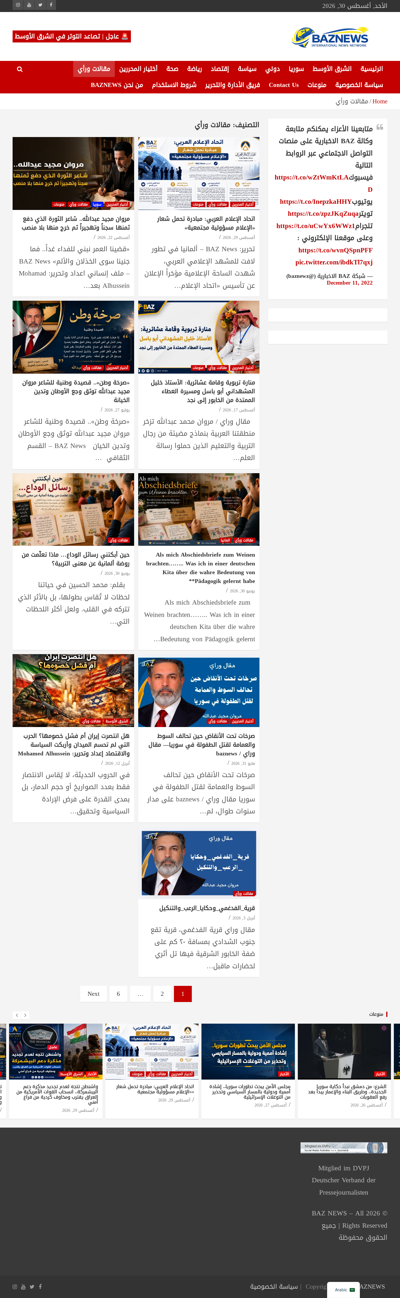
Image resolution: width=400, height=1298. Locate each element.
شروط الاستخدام (174, 85)
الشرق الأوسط (332, 69)
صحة (172, 69)
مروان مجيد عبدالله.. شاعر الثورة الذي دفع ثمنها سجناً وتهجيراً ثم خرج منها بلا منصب (76, 223)
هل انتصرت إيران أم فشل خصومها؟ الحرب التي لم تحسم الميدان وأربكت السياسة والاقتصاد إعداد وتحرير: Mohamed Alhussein (74, 744)
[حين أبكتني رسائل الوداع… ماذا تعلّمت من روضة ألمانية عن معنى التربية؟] (73, 509)
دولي (272, 69)
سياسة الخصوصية (359, 85)
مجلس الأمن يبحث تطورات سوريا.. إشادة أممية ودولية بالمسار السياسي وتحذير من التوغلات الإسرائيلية (249, 1091)
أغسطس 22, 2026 (114, 238)
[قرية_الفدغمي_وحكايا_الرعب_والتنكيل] (199, 862)
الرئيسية (371, 69)
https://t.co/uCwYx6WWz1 (315, 226)
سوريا (296, 69)
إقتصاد (220, 69)
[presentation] (17, 1015)
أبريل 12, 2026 (117, 763)
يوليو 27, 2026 (117, 410)
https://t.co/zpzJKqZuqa (323, 213)
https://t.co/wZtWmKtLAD (324, 183)
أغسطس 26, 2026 (367, 1105)
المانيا (225, 540)
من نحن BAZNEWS (117, 85)
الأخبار (92, 1074)
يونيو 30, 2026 (242, 591)
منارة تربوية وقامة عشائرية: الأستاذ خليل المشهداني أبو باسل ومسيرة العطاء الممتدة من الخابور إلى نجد (203, 391)
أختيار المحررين (138, 69)
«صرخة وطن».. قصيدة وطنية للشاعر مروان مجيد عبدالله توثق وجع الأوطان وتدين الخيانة (76, 391)
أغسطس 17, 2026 (239, 410)
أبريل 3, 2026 (244, 918)
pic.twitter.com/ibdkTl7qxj (334, 262)
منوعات (317, 85)
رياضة (194, 69)
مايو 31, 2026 (243, 763)
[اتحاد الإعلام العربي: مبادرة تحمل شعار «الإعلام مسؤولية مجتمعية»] (199, 173)
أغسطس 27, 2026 (270, 1105)
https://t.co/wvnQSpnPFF (335, 250)
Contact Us (284, 85)
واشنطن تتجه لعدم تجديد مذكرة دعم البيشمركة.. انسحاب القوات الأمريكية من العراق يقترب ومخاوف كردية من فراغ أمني (57, 1094)
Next (94, 994)
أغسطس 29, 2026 (239, 238)
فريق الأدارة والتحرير (232, 85)
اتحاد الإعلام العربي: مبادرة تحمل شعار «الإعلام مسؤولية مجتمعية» (206, 223)
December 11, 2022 (350, 283)
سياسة (247, 69)
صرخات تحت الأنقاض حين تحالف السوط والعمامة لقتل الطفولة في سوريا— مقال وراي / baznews (201, 744)
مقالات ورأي (94, 69)
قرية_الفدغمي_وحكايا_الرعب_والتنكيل (207, 908)
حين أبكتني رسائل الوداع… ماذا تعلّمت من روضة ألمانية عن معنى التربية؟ (76, 559)
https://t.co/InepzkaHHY (316, 201)
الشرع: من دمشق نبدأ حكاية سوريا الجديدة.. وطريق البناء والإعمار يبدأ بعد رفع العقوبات (347, 1091)
